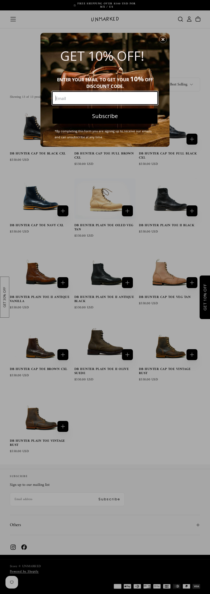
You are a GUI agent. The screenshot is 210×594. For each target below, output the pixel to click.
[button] (163, 39)
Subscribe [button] (105, 116)
